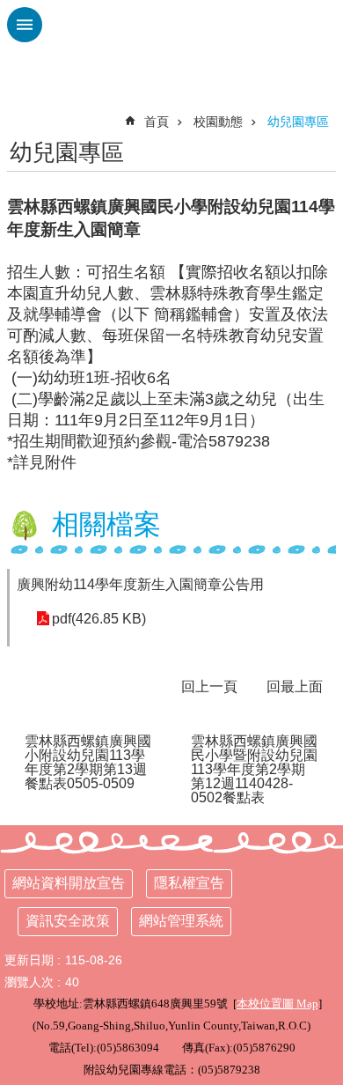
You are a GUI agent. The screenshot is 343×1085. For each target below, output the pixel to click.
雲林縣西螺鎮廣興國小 (171, 44)
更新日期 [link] (29, 960)
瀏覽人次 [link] (29, 982)
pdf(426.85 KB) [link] (99, 618)
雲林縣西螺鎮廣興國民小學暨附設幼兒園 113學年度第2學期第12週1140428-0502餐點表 (254, 769)
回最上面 (294, 686)
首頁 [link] (156, 121)
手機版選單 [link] (24, 24)
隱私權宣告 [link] (189, 882)
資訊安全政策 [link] (68, 920)
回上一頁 (209, 686)
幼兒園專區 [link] (298, 121)
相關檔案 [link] (106, 524)
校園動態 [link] (218, 121)
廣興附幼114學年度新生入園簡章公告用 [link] (140, 584)
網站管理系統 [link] (181, 920)
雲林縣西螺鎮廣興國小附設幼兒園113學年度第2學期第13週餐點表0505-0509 (88, 762)
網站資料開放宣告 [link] (68, 882)
